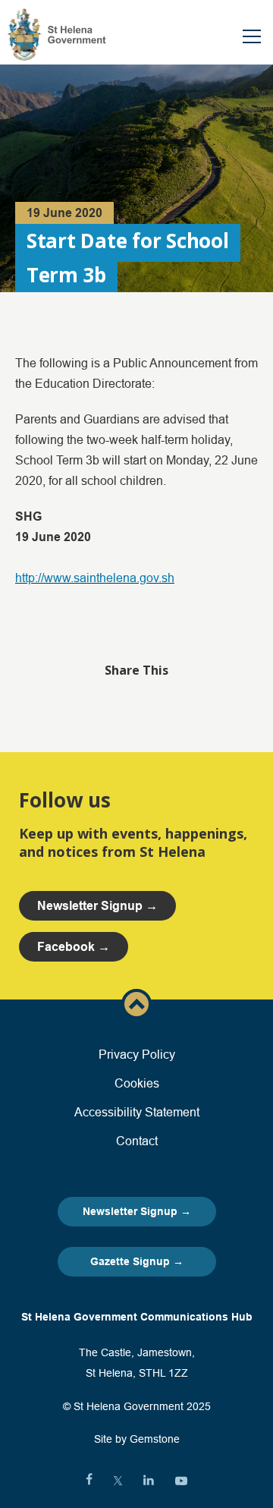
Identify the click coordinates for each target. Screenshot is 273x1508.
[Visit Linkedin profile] (148, 1480)
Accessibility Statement (136, 1112)
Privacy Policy (137, 1054)
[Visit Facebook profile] (89, 1480)
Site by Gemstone (137, 1439)
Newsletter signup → (97, 906)
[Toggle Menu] (252, 36)
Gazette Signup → (137, 1261)
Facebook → (73, 947)
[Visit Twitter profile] (118, 1480)
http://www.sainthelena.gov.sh (94, 577)
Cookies (137, 1083)
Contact (137, 1141)
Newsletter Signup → (137, 1211)
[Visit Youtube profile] (181, 1480)
